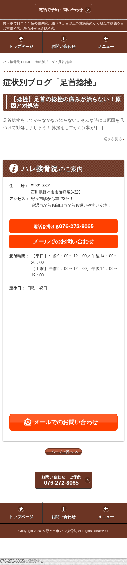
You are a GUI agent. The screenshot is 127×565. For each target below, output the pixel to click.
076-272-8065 (63, 226)
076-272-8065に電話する (22, 561)
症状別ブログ (45, 62)
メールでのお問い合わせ (63, 241)
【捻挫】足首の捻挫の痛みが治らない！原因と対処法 (66, 102)
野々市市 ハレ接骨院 (61, 531)
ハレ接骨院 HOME (17, 62)
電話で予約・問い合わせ (61, 9)
